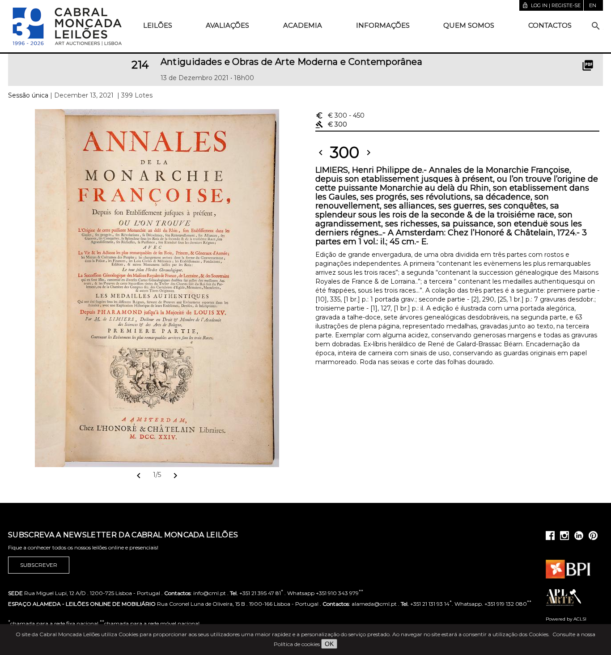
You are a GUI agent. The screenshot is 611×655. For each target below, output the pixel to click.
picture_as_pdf (587, 65)
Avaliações (227, 25)
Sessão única (28, 95)
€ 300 (340, 115)
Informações (383, 25)
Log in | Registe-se (551, 5)
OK (329, 643)
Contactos (550, 25)
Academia (302, 25)
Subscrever (38, 564)
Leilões (157, 25)
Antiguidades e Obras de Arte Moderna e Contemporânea (292, 61)
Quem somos (468, 25)
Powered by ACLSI (566, 619)
